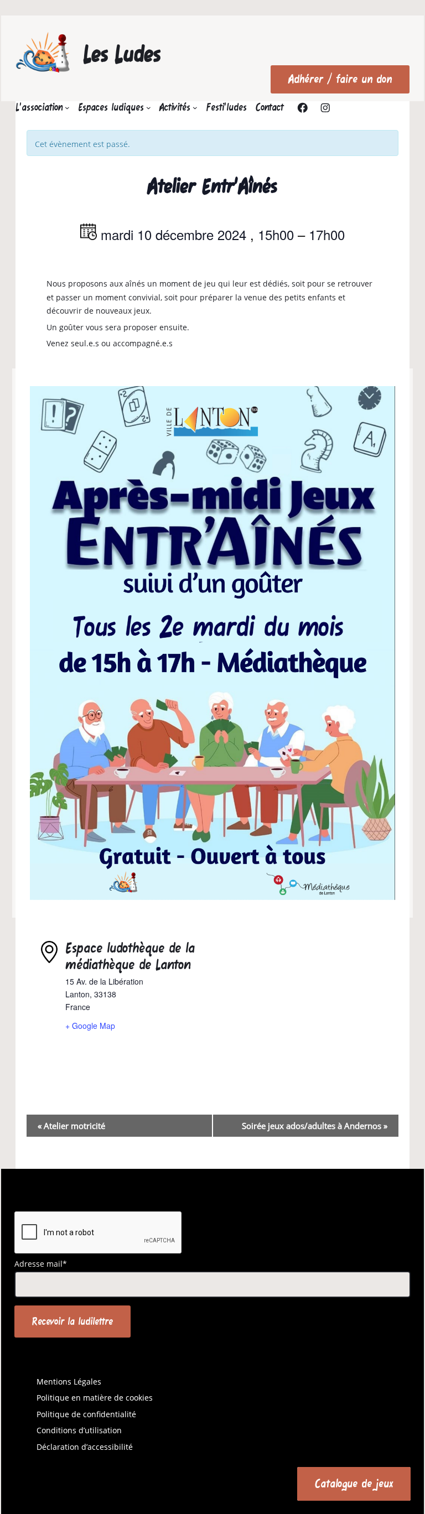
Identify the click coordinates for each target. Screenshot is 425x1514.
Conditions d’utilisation (79, 1430)
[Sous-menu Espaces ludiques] (148, 107)
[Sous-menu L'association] (67, 107)
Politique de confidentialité (86, 1414)
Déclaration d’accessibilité (85, 1447)
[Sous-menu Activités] (195, 107)
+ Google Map (90, 1025)
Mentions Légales (69, 1381)
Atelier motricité (71, 1125)
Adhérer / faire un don (340, 78)
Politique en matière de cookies (95, 1397)
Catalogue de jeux (354, 1483)
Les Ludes (122, 54)
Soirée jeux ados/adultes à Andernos (314, 1125)
